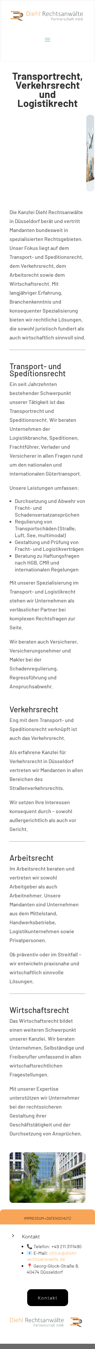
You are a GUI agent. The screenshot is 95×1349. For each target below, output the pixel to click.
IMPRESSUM (34, 1218)
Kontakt (48, 1298)
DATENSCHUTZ (58, 1218)
